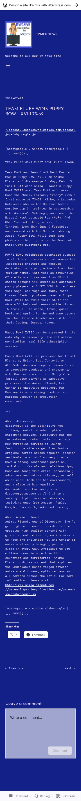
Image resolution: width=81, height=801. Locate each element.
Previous (16, 668)
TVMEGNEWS (46, 34)
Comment (60, 750)
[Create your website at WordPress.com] (40, 5)
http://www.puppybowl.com (27, 244)
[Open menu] (8, 66)
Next (68, 668)
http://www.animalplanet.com (29, 585)
